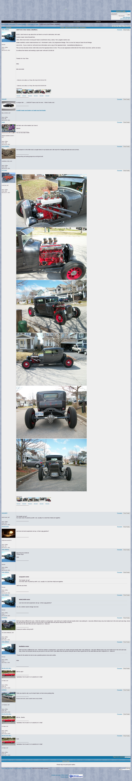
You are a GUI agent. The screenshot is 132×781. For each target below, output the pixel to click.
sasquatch (4, 513)
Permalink (119, 29)
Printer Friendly (127, 26)
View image (18, 95)
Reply (122, 26)
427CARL (4, 170)
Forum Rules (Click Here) (8, 24)
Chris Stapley (5, 146)
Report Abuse (64, 777)
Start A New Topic (116, 26)
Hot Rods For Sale (33, 24)
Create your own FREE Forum (59, 775)
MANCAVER (5, 526)
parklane (4, 690)
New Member (126, 17)
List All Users (33, 21)
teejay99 (4, 99)
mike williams (5, 29)
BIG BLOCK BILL (6, 668)
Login (129, 14)
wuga (3, 122)
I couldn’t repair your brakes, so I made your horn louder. (31, 110)
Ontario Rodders (21, 24)
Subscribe (128, 768)
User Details (76, 21)
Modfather (4, 617)
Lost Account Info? (125, 18)
